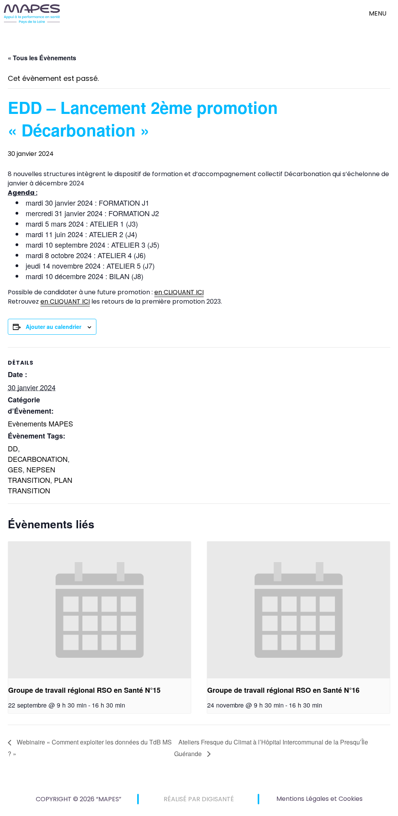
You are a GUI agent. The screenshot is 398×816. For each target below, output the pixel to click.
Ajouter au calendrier (53, 326)
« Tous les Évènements (42, 57)
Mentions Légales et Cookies (319, 798)
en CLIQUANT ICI (179, 292)
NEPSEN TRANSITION (31, 474)
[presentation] (99, 610)
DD (13, 448)
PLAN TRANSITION (40, 485)
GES (15, 469)
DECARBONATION (38, 459)
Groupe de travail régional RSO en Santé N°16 (283, 690)
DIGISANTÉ (218, 799)
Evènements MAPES (40, 423)
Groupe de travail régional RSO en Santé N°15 (84, 690)
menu (377, 13)
